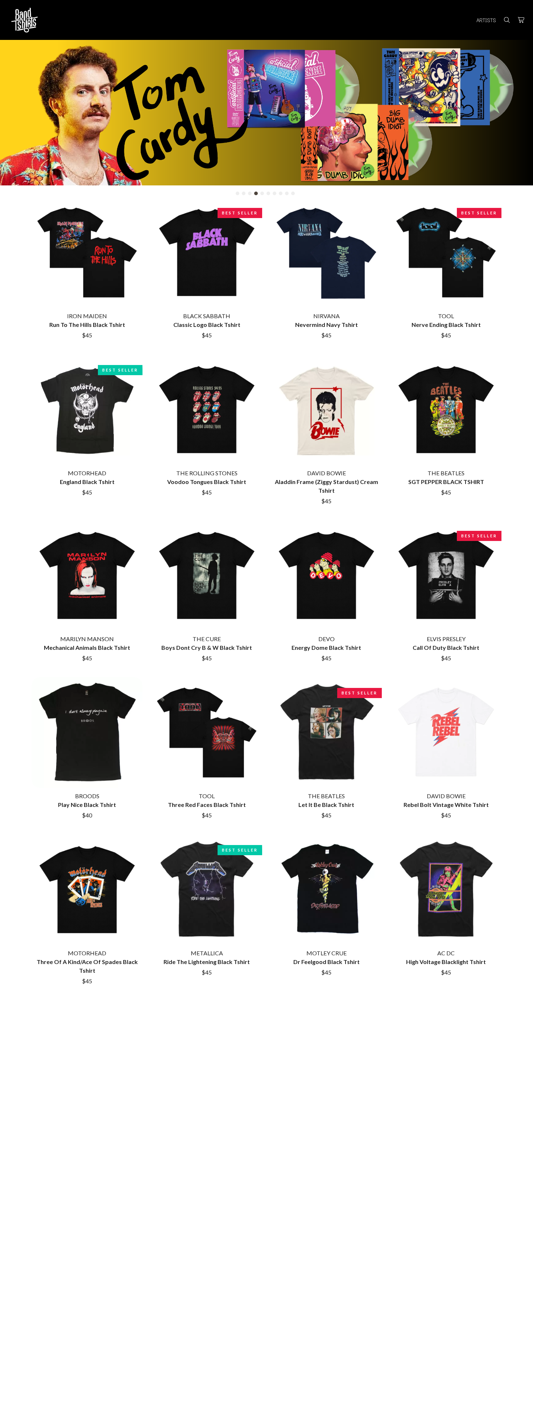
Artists (486, 20)
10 (293, 193)
